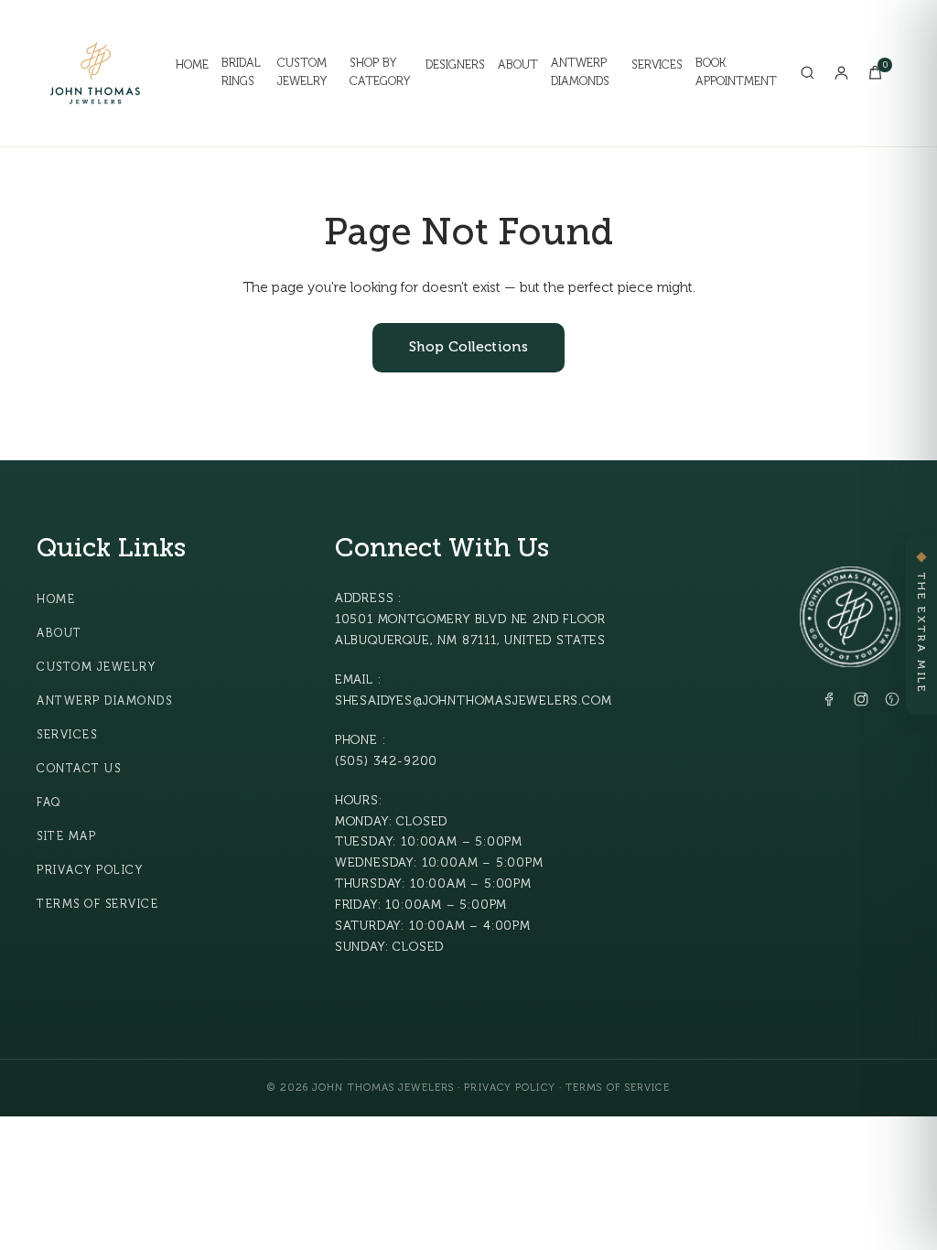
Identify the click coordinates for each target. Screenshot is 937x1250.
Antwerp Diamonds (580, 73)
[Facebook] (830, 703)
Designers (455, 65)
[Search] (807, 72)
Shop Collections (468, 347)
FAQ (49, 802)
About (518, 65)
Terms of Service (97, 904)
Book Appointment (736, 73)
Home (192, 65)
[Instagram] (861, 703)
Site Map (66, 836)
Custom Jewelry (302, 73)
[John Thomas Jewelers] (95, 73)
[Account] (841, 72)
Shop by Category (380, 73)
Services (657, 65)
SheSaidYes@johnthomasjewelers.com (473, 700)
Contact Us (79, 768)
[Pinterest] (892, 703)
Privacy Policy (90, 870)
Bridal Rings (241, 73)
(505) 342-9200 (386, 761)
